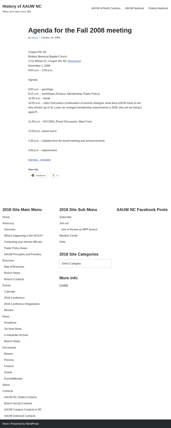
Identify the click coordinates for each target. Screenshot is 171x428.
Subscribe (65, 217)
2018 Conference (14, 297)
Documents (9, 347)
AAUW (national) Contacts (19, 415)
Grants (8, 372)
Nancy (34, 37)
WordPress (32, 423)
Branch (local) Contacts (18, 403)
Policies (9, 360)
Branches (8, 260)
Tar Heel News (13, 328)
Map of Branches (14, 266)
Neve (6, 423)
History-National (158, 8)
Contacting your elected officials (23, 241)
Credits (63, 285)
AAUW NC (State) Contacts (20, 397)
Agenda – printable (39, 159)
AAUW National (134, 8)
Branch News (12, 272)
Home (6, 217)
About (6, 384)
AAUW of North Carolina (105, 8)
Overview (9, 229)
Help (62, 241)
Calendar (9, 291)
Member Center (68, 235)
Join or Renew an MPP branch (79, 229)
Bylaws (8, 353)
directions (74, 61)
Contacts (8, 391)
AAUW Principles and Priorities (22, 254)
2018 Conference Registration (22, 304)
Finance (9, 366)
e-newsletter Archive (16, 335)
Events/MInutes (13, 378)
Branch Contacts (14, 279)
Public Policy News (15, 248)
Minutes (9, 310)
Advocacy (8, 223)
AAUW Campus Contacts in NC (23, 409)
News (6, 316)
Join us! (64, 223)
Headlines (10, 322)
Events (7, 285)
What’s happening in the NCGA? (23, 235)
